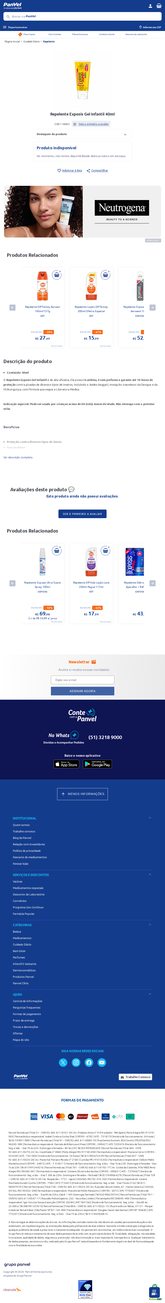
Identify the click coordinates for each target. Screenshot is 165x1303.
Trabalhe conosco (24, 831)
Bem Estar (19, 951)
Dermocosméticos (24, 970)
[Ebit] (85, 1289)
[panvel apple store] (66, 764)
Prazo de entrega (23, 1020)
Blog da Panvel (22, 838)
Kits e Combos (55, 34)
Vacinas (17, 881)
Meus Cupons (29, 34)
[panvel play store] (97, 764)
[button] (82, 134)
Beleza (17, 931)
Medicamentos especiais (28, 888)
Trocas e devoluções (25, 1027)
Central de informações (27, 1001)
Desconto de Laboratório (136, 34)
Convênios (19, 901)
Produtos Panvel (23, 977)
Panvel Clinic (21, 983)
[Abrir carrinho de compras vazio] (159, 5)
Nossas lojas (20, 864)
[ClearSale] (12, 1289)
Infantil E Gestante (24, 964)
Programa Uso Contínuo (28, 907)
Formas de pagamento (27, 1014)
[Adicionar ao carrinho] (56, 275)
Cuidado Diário (31, 41)
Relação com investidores (29, 844)
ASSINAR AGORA (83, 691)
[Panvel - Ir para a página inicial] (74, 6)
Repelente (49, 41)
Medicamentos (22, 938)
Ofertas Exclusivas (80, 34)
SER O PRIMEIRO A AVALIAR (82, 514)
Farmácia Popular (24, 914)
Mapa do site (21, 1040)
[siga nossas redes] (63, 1062)
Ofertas (18, 1033)
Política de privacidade (27, 851)
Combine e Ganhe (107, 34)
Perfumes (19, 957)
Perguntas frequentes (26, 1007)
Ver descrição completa (17, 457)
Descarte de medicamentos (30, 857)
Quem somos (21, 825)
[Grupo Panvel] (17, 1263)
